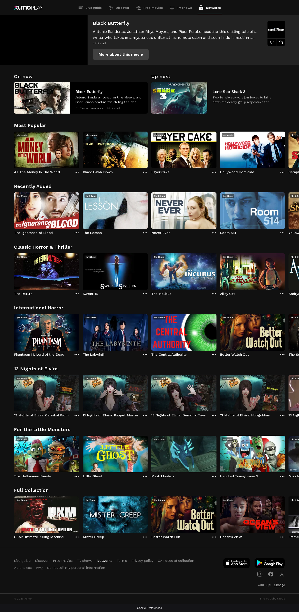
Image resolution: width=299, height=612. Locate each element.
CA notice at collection (176, 560)
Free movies (153, 7)
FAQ (39, 568)
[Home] (28, 8)
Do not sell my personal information (76, 568)
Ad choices (23, 568)
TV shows (184, 7)
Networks (213, 7)
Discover (122, 7)
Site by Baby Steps (272, 598)
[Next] (285, 149)
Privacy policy (142, 560)
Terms (122, 560)
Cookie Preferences (149, 608)
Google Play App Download (270, 564)
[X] (281, 574)
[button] (121, 54)
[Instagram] (260, 574)
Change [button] (279, 585)
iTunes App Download (236, 564)
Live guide (94, 7)
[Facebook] (270, 574)
